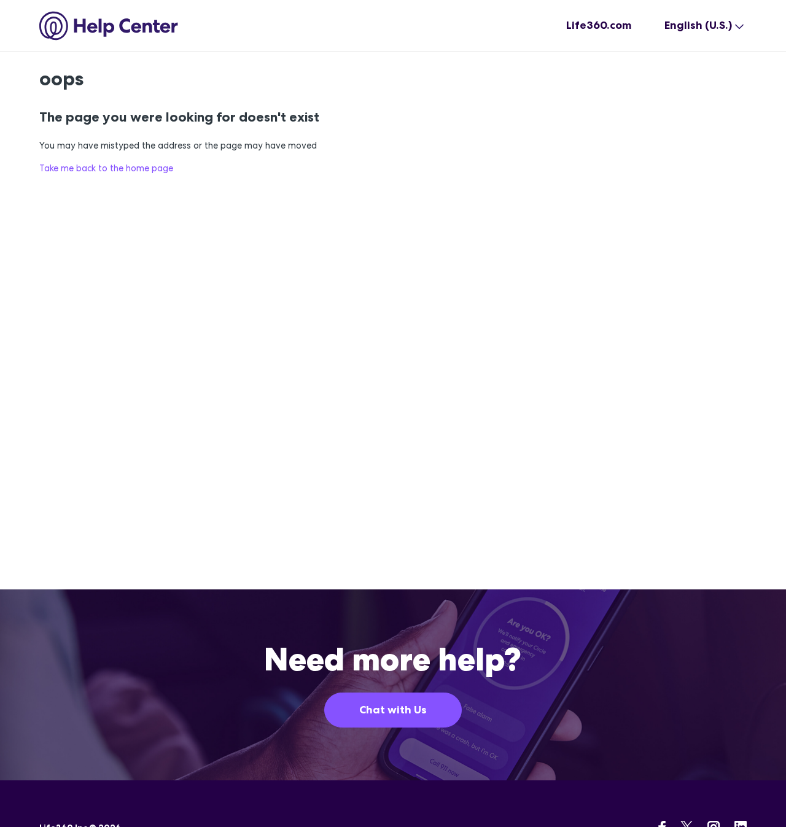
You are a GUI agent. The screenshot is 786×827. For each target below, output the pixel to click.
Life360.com (598, 25)
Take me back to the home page (106, 168)
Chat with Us (393, 709)
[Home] (109, 25)
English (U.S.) (698, 25)
